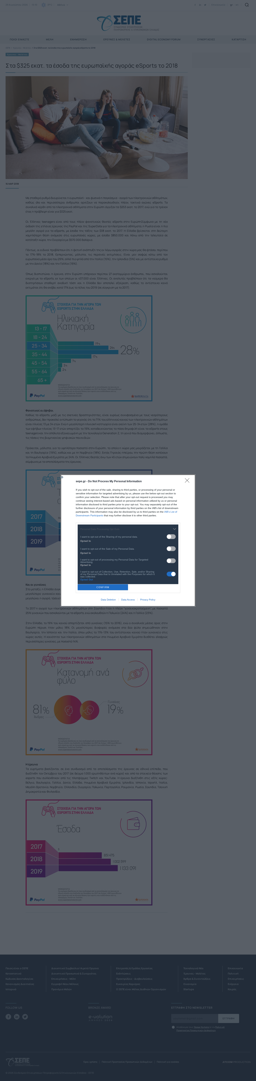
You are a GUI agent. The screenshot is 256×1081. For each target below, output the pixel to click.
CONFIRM (102, 587)
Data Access (128, 599)
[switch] (171, 536)
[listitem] (128, 529)
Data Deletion (108, 599)
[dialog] (128, 540)
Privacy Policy (147, 599)
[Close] (188, 481)
